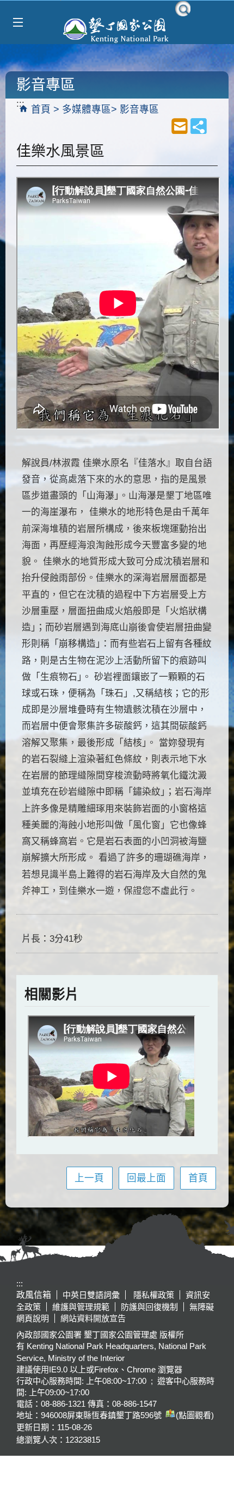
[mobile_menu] (17, 22)
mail (179, 126)
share (198, 126)
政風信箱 (33, 1294)
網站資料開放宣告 (93, 1318)
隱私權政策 (152, 1294)
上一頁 (89, 1178)
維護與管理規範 (80, 1306)
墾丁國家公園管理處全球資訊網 (117, 29)
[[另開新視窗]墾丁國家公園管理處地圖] (169, 1415)
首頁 (41, 109)
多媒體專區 (86, 109)
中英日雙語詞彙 (91, 1294)
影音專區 (139, 109)
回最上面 (146, 1178)
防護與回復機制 (149, 1306)
